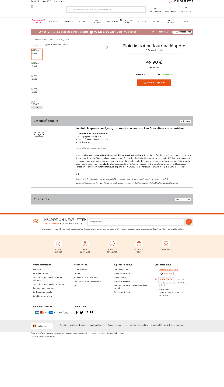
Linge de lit (68, 22)
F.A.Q (76, 286)
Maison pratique (170, 21)
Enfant (156, 22)
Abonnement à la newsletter (86, 278)
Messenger (168, 273)
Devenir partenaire (122, 292)
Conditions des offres (42, 296)
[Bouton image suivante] (37, 107)
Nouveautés (53, 22)
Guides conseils (80, 270)
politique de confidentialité (171, 229)
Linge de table (112, 22)
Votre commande (42, 265)
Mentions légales (96, 325)
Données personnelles (117, 325)
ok (189, 222)
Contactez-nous (163, 265)
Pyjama (82, 22)
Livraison (37, 270)
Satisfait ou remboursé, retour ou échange (47, 279)
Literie (185, 22)
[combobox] (106, 9)
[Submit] (70, 9)
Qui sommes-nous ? (122, 270)
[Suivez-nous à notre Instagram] (87, 314)
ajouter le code (183, 32)
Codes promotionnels (42, 292)
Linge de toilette (97, 21)
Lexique (77, 274)
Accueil (38, 40)
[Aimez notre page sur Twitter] (82, 314)
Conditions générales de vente (73, 325)
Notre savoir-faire (122, 274)
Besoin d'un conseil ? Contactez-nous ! (47, 1)
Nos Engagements (122, 282)
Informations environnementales (91, 148)
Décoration (141, 22)
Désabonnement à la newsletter (87, 282)
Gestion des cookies (139, 325)
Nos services (80, 265)
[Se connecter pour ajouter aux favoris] (106, 47)
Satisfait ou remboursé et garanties (48, 285)
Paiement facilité (40, 274)
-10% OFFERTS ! (183, 1)
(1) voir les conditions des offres (43, 337)
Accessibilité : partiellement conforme (167, 325)
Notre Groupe (120, 278)
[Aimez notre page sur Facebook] (77, 314)
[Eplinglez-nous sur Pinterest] (91, 314)
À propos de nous (123, 265)
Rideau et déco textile (126, 21)
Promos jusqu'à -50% (38, 21)
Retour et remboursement (44, 288)
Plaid (67, 40)
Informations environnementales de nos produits (131, 287)
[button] (42, 326)
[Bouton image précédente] (37, 45)
